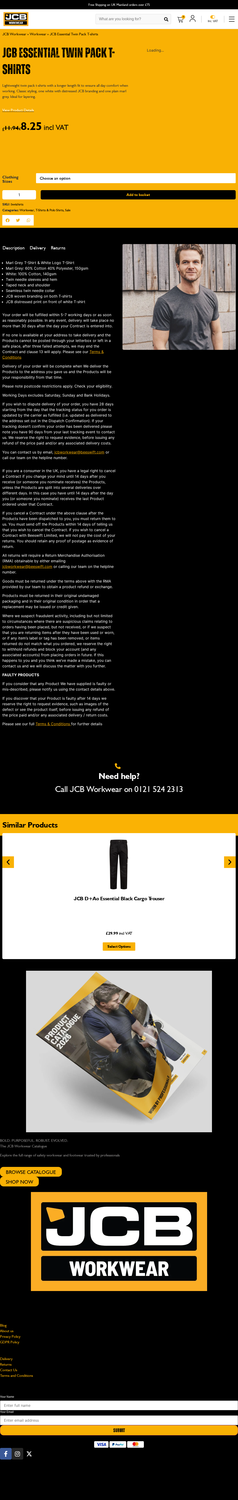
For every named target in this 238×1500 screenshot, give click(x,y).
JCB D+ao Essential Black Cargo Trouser (119, 862)
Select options (119, 910)
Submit (119, 1394)
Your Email (7, 1375)
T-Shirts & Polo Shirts (49, 558)
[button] (149, 55)
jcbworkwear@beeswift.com (22, 1269)
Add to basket (138, 543)
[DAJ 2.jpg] (179, 645)
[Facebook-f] (6, 1419)
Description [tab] (14, 596)
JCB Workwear (14, 34)
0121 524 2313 (158, 753)
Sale (67, 558)
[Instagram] (17, 1419)
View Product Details (18, 110)
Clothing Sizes (10, 527)
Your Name (7, 1360)
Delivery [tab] (38, 596)
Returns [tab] (58, 596)
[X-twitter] (29, 1419)
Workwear (38, 34)
